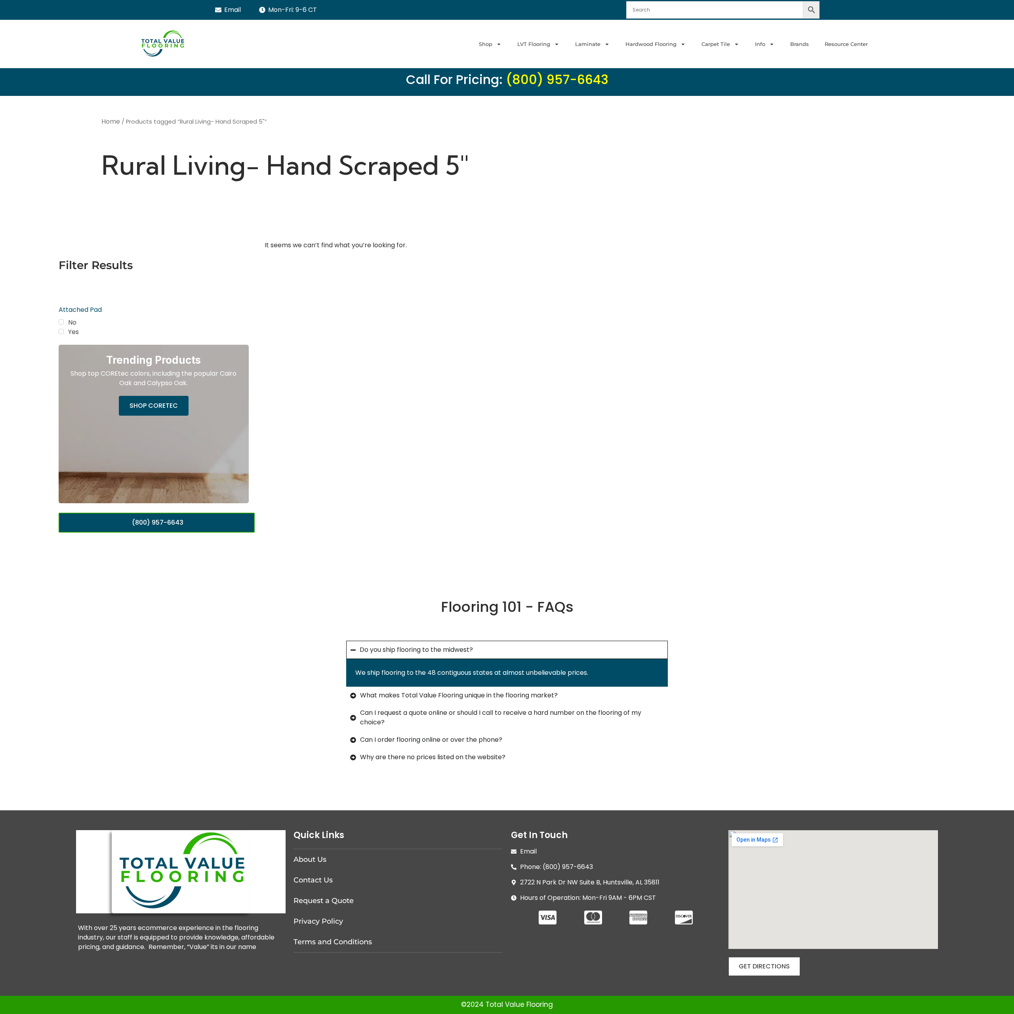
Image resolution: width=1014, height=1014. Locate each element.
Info (760, 44)
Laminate (587, 44)
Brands (799, 44)
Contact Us (313, 880)
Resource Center (846, 44)
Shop (485, 44)
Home (110, 121)
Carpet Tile (715, 44)
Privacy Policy (318, 921)
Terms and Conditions (333, 942)
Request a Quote (324, 900)
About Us (310, 859)
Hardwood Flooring (651, 44)
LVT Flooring (533, 44)
